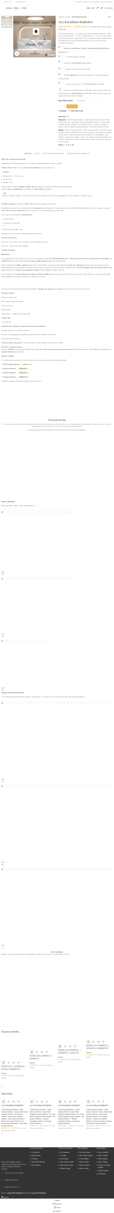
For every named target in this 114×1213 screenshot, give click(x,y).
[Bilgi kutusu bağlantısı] (6, 2)
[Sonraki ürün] (111, 17)
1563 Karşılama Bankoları (91, 130)
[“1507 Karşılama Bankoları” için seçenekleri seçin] (32, 1101)
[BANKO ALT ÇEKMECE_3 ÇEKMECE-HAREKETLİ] (99, 1037)
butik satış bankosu (89, 132)
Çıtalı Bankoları (36, 1165)
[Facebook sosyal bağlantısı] (64, 145)
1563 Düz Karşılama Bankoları (74, 130)
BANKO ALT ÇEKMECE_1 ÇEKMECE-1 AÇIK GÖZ (69, 1051)
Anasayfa (61, 17)
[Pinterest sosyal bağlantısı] (68, 145)
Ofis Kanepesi (64, 1159)
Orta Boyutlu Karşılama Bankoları (99, 127)
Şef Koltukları (102, 1174)
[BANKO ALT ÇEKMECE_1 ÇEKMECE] (43, 1042)
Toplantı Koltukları (103, 1171)
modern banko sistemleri (72, 137)
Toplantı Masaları (84, 1162)
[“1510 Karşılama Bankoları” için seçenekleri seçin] (88, 1101)
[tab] (27, 152)
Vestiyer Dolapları (84, 1165)
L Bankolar (34, 1159)
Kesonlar (60, 1057)
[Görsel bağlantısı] (57, 441)
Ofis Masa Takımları (85, 1152)
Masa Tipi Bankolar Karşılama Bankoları (76, 127)
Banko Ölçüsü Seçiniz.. (65, 101)
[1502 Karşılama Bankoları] (9, 1098)
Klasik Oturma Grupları (67, 1165)
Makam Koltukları (103, 1155)
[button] (3, 1062)
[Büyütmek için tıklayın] (17, 53)
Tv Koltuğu (63, 1155)
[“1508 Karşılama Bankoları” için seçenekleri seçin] (60, 1101)
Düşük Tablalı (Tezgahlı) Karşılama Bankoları (84, 122)
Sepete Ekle (72, 106)
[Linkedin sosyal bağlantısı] (71, 145)
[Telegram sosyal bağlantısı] (73, 145)
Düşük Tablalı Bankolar (38, 1162)
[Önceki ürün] (107, 17)
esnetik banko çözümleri (65, 135)
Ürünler (68, 17)
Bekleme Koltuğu (65, 1168)
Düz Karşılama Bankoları (85, 125)
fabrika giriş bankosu (80, 135)
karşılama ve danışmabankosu (96, 135)
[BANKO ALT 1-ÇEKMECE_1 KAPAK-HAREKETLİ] (14, 1047)
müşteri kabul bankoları (101, 137)
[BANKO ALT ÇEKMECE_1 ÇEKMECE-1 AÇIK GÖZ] (71, 1039)
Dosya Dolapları (84, 1159)
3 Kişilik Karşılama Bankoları (92, 120)
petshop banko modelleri (87, 139)
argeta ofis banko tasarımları (73, 132)
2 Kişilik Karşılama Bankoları (75, 120)
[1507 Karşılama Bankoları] (38, 1098)
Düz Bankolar (35, 1152)
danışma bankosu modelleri (103, 132)
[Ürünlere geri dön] (109, 17)
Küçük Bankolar (36, 1155)
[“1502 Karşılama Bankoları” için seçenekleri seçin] (3, 1101)
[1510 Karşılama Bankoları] (94, 1098)
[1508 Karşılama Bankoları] (66, 1098)
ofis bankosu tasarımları (72, 139)
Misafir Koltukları (103, 1159)
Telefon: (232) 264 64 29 (11, 1180)
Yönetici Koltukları (103, 1152)
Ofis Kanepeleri (64, 1152)
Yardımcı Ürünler (84, 1168)
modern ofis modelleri (87, 137)
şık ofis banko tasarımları (103, 139)
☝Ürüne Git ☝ (27, 364)
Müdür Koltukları (103, 1162)
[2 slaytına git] (58, 1087)
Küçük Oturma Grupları (67, 1162)
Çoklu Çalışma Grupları (86, 1155)
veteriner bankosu (63, 142)
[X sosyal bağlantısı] (66, 145)
